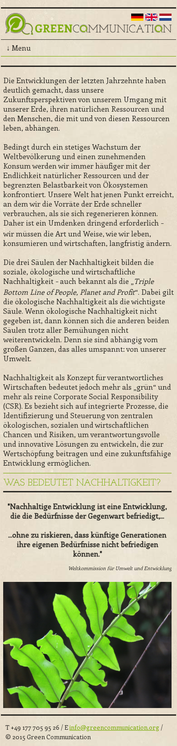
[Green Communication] (88, 29)
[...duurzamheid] (165, 18)
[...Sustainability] (151, 18)
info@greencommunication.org (114, 727)
